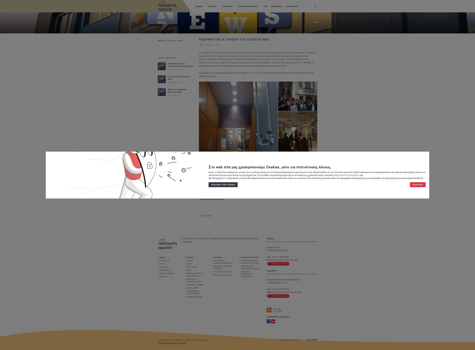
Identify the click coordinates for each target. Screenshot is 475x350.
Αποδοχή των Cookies (222, 185)
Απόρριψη (418, 185)
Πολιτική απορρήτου (349, 175)
